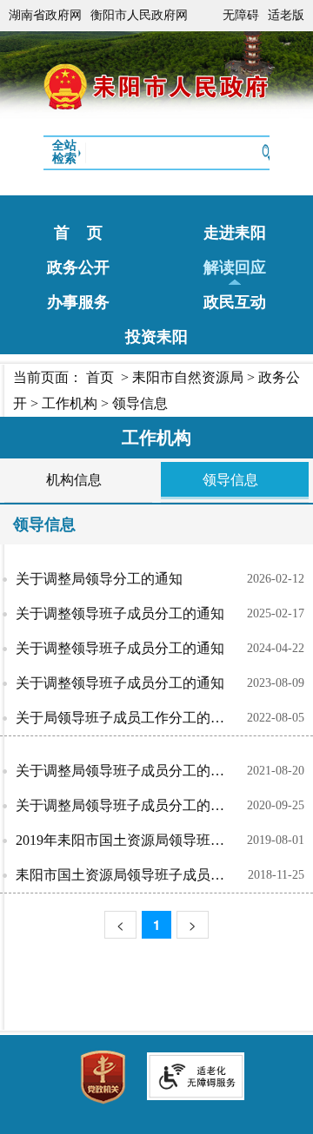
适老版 (286, 15)
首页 (100, 377)
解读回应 (234, 267)
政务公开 (78, 267)
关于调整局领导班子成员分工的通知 (127, 770)
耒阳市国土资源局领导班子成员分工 (127, 874)
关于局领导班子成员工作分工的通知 (127, 717)
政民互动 (234, 302)
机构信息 (74, 479)
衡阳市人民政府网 (139, 15)
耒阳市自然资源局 (187, 377)
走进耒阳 (234, 232)
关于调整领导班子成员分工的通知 (120, 613)
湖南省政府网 (45, 15)
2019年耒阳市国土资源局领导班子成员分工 (131, 840)
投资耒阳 (156, 337)
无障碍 (241, 15)
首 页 (78, 232)
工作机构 (69, 403)
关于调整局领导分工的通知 (99, 578)
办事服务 (78, 302)
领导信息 (140, 403)
